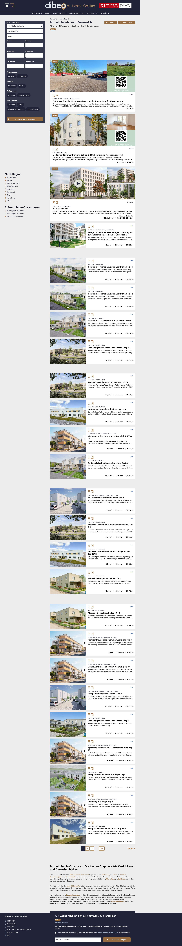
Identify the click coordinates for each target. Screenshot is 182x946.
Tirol (8, 195)
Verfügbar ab (11, 91)
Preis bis (28, 41)
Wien (9, 201)
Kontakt (10, 927)
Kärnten (10, 180)
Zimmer (123, 875)
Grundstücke (71, 877)
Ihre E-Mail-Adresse (60, 936)
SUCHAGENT (111, 22)
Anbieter (10, 81)
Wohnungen (36, 13)
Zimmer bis (29, 62)
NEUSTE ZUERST (127, 22)
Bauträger (104, 13)
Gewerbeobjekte (59, 13)
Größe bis (29, 51)
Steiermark (11, 192)
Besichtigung (12, 100)
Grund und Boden (76, 13)
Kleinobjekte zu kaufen (15, 211)
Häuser (47, 13)
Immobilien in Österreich (79, 875)
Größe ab (10, 51)
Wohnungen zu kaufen (15, 214)
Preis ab (10, 41)
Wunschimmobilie (118, 901)
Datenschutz (12, 933)
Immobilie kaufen (73, 886)
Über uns (11, 921)
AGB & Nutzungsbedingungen (19, 930)
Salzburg (10, 189)
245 (101, 848)
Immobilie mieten (73, 895)
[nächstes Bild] (84, 236)
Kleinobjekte (92, 13)
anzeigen (25, 119)
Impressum (11, 924)
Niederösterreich (13, 183)
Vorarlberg (11, 198)
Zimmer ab (11, 62)
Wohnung (105, 875)
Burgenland (11, 177)
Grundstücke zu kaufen (15, 217)
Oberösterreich (12, 186)
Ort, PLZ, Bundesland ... (13, 22)
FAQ (8, 936)
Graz (113, 879)
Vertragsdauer (12, 72)
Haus (115, 875)
